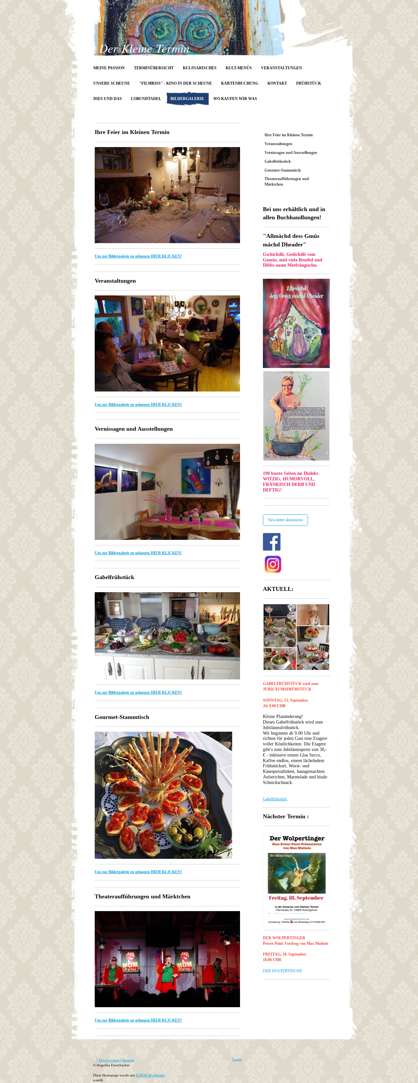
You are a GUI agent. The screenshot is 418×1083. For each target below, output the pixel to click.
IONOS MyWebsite (150, 1075)
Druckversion (109, 1060)
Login (237, 1059)
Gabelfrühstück (275, 799)
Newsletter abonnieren (285, 520)
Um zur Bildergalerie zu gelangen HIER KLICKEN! (138, 256)
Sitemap (128, 1060)
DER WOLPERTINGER (282, 971)
